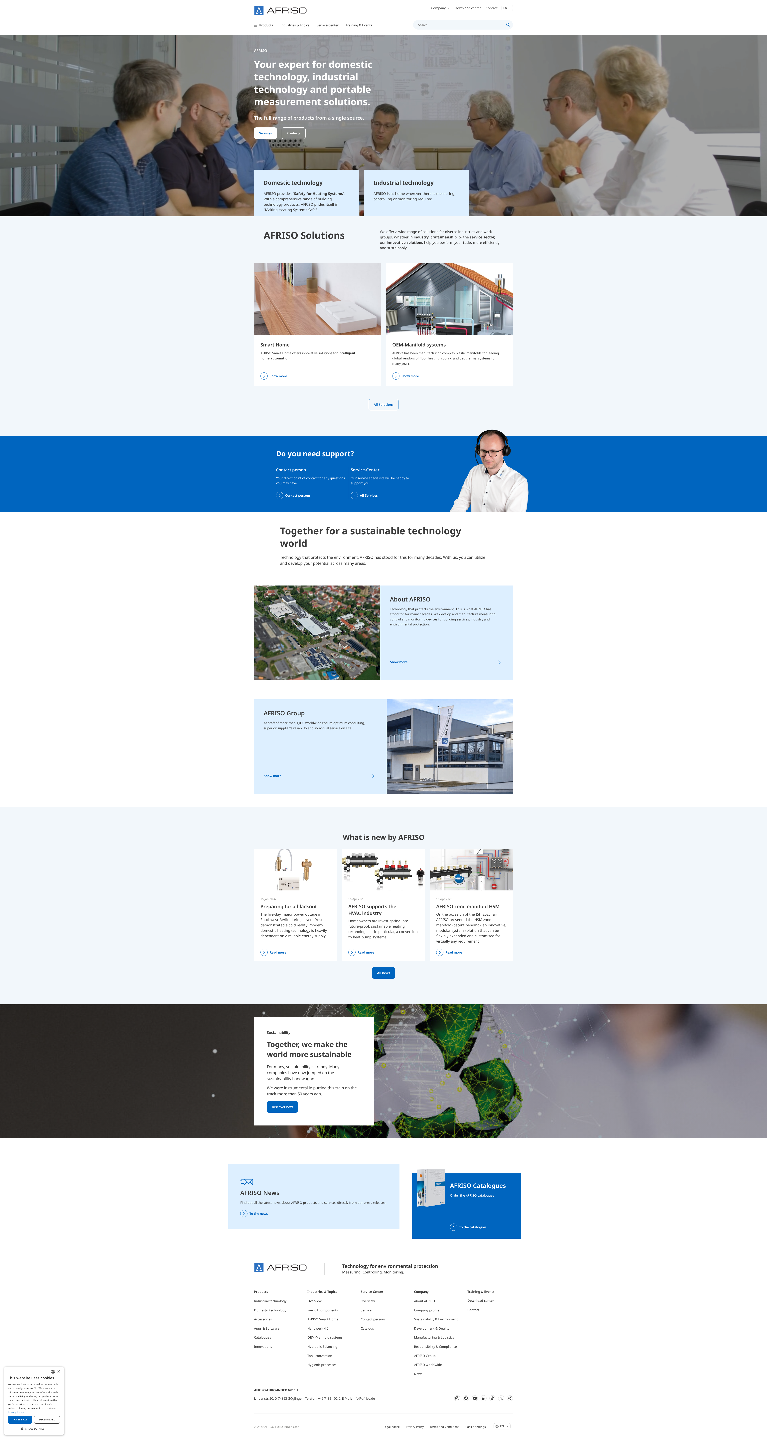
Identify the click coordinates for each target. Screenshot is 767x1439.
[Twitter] (501, 1398)
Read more (278, 952)
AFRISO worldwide (428, 1365)
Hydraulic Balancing (322, 1346)
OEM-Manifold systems (419, 344)
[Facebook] (466, 1398)
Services (265, 133)
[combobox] (53, 1372)
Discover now (282, 1107)
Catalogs (367, 1328)
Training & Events (481, 1291)
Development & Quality (431, 1328)
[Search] (508, 24)
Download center (468, 8)
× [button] (58, 1371)
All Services (369, 495)
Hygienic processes (322, 1365)
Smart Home (275, 344)
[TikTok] (492, 1398)
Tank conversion (319, 1356)
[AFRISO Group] (450, 746)
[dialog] (34, 1401)
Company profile (426, 1310)
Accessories (263, 1319)
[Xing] (510, 1398)
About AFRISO (410, 599)
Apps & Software (266, 1328)
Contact (492, 8)
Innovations (263, 1346)
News (418, 1374)
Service (366, 1310)
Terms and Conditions (444, 1427)
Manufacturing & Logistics (434, 1337)
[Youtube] (474, 1398)
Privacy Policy (415, 1427)
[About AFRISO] (317, 632)
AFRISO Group (284, 713)
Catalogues (262, 1337)
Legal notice (392, 1427)
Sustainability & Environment (436, 1319)
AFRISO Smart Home (322, 1319)
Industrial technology (270, 1301)
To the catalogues (473, 1227)
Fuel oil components (322, 1310)
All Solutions (383, 404)
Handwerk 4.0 (317, 1328)
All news (383, 973)
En (505, 8)
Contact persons (298, 495)
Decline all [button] (47, 1419)
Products (294, 133)
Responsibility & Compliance (435, 1346)
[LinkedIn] (483, 1398)
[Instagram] (457, 1398)
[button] (34, 1428)
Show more (278, 376)
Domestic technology (270, 1310)
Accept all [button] (20, 1419)
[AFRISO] (280, 10)
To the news (258, 1213)
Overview (314, 1301)
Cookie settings (475, 1427)
